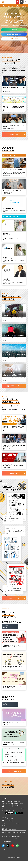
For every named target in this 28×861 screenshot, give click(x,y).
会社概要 (3, 823)
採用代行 (19, 838)
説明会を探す (17, 801)
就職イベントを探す (18, 803)
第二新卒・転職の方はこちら (14, 34)
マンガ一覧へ (15, 598)
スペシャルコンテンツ (16, 808)
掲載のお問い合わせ (20, 832)
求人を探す (15, 134)
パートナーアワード (21, 852)
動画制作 (15, 838)
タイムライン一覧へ (15, 385)
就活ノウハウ (4, 808)
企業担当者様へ (8, 832)
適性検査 (17, 805)
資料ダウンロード (5, 836)
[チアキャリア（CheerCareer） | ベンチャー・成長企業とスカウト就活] (6, 2)
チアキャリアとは (14, 38)
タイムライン (8, 805)
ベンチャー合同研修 (12, 836)
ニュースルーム (9, 823)
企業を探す (7, 803)
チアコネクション (5, 838)
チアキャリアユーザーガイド (16, 810)
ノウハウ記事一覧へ (15, 771)
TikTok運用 (11, 838)
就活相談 (22, 808)
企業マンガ (8, 810)
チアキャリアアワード (6, 852)
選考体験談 (10, 808)
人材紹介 (18, 836)
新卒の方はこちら (14, 29)
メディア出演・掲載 (16, 823)
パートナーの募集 (14, 852)
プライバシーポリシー (6, 825)
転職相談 (3, 810)
